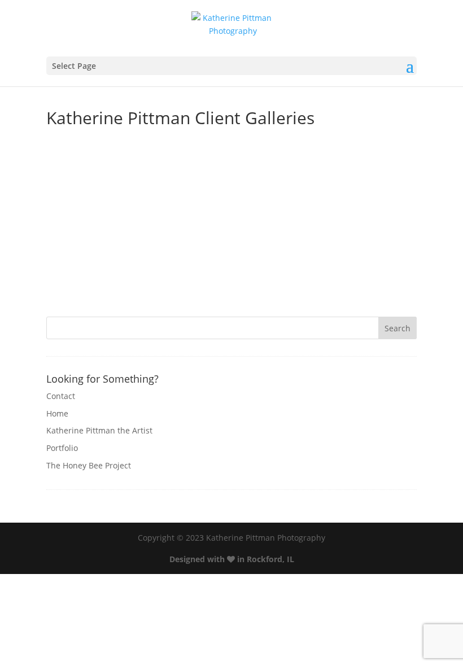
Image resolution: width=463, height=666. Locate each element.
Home (57, 413)
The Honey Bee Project (88, 465)
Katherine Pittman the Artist (99, 430)
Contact (60, 396)
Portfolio (62, 447)
